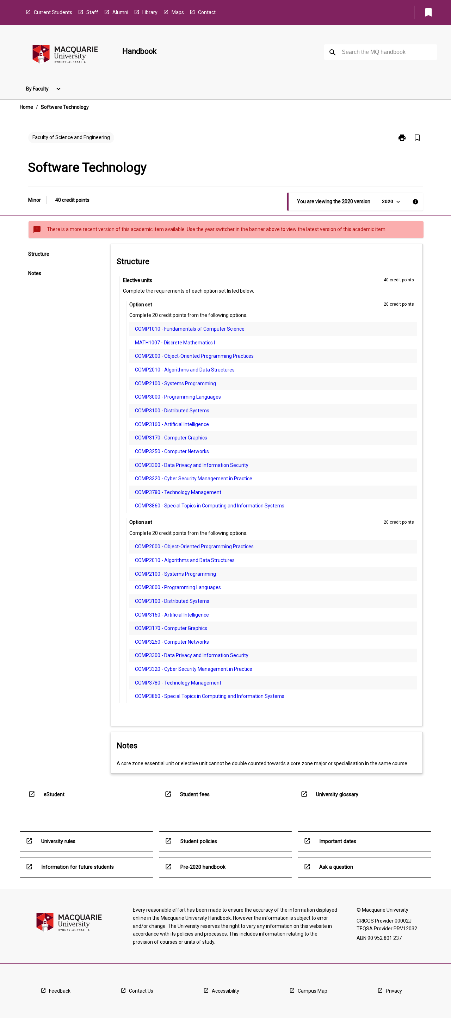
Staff (92, 12)
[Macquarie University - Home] (65, 55)
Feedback (59, 991)
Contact (207, 12)
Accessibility (225, 991)
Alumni (120, 12)
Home (26, 107)
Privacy (394, 991)
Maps (178, 12)
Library (149, 12)
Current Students (53, 12)
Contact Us (141, 991)
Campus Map (312, 991)
